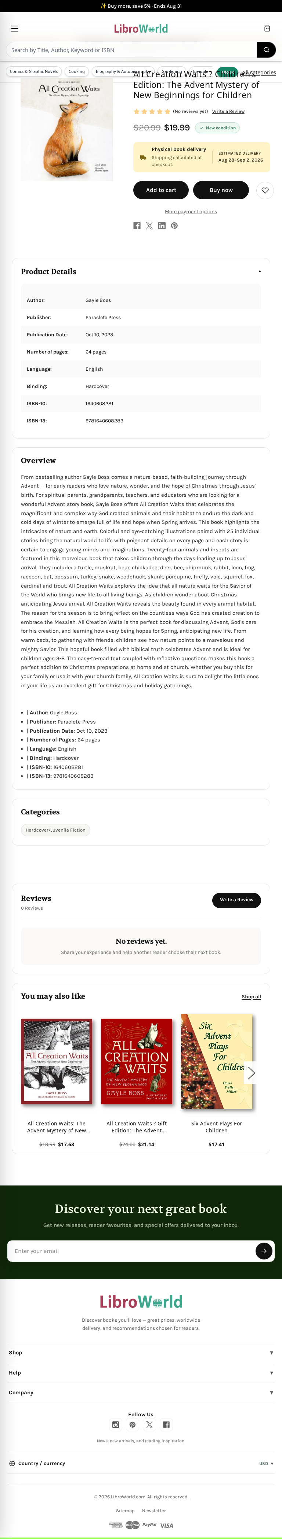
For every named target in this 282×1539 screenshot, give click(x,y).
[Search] (266, 50)
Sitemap (125, 1510)
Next (251, 1073)
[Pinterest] (174, 226)
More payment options (191, 211)
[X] (149, 226)
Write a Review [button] (228, 111)
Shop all (251, 997)
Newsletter (154, 1510)
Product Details (48, 271)
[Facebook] (137, 226)
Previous (22, 1073)
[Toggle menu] (15, 28)
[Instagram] (115, 1424)
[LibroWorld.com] (141, 1302)
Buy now (221, 189)
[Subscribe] (264, 1251)
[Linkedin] (162, 226)
